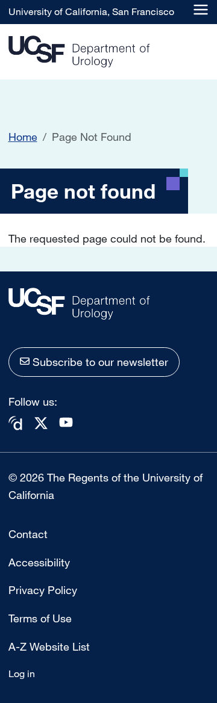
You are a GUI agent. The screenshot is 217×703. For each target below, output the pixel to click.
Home (22, 136)
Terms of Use (40, 618)
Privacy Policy (42, 589)
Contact (28, 533)
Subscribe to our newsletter (100, 361)
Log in (21, 673)
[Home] (79, 52)
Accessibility (39, 562)
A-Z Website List (49, 646)
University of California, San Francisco (91, 11)
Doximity (15, 423)
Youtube (66, 422)
